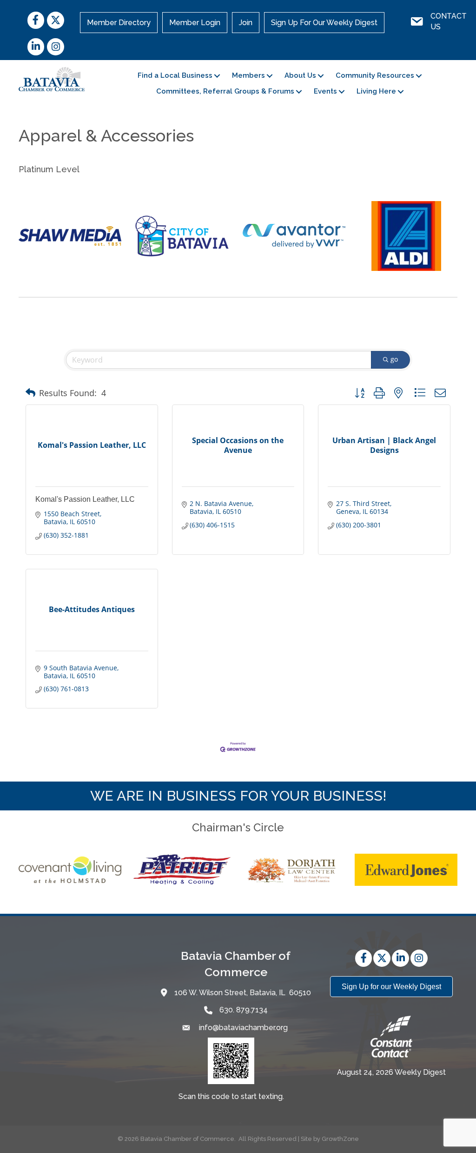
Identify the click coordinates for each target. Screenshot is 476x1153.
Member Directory (119, 22)
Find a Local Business (175, 75)
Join (245, 22)
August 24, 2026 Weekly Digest (391, 1072)
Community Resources (375, 75)
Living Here (376, 91)
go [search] (394, 359)
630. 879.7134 (243, 1009)
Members (248, 75)
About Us (300, 75)
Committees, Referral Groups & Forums (225, 91)
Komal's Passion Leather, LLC (85, 499)
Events (325, 91)
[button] (30, 392)
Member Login (194, 22)
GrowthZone (340, 1138)
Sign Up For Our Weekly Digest (324, 22)
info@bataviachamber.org (242, 1027)
